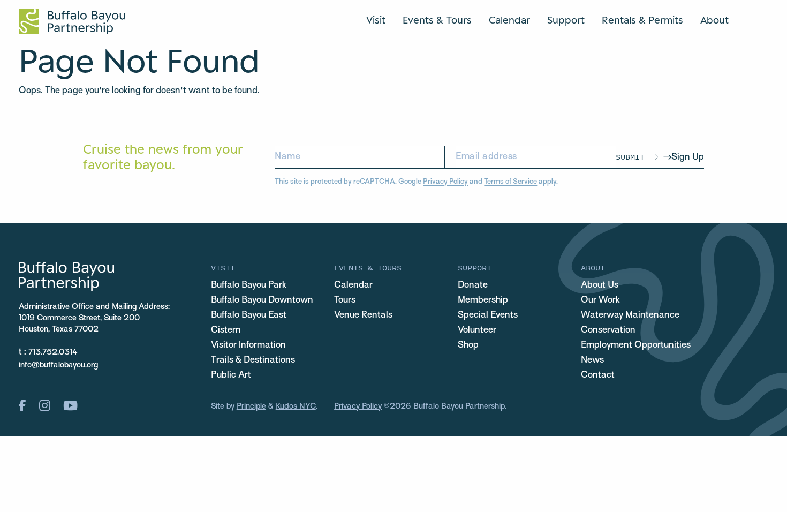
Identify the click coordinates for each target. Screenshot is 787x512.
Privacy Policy (445, 181)
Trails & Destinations (253, 360)
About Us (599, 285)
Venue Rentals (363, 315)
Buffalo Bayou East (248, 315)
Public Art (231, 375)
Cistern (226, 330)
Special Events (488, 315)
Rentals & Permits (642, 20)
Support (566, 20)
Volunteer (477, 330)
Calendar (509, 20)
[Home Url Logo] (72, 21)
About (714, 20)
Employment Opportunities (636, 345)
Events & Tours (437, 20)
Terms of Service (510, 181)
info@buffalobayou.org (58, 365)
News (592, 360)
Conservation (608, 330)
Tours (344, 300)
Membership (483, 300)
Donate (473, 285)
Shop (468, 345)
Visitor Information (248, 345)
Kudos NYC (296, 406)
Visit (375, 20)
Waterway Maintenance (630, 315)
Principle (251, 406)
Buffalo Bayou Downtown (262, 300)
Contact (598, 375)
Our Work (600, 300)
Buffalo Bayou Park (248, 285)
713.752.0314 (53, 352)
